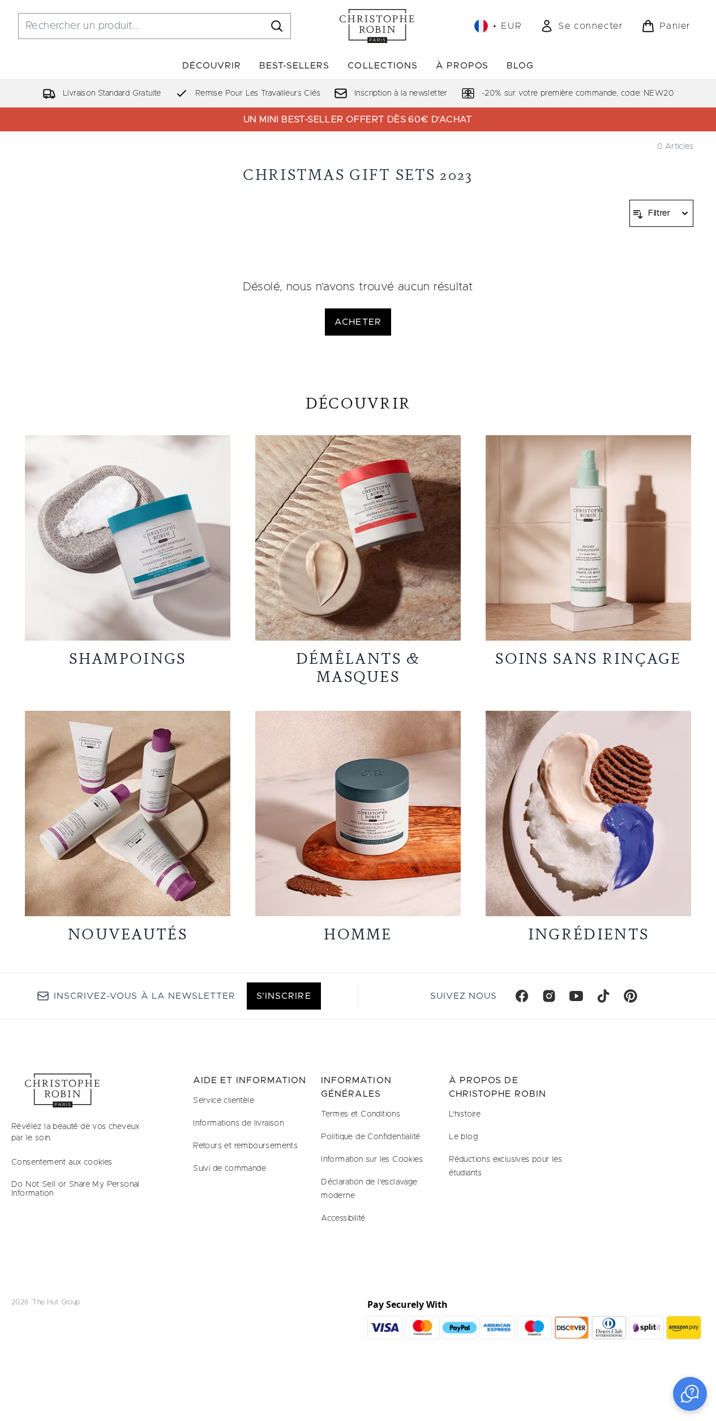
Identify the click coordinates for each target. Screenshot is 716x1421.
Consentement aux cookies (62, 1162)
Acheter (358, 322)
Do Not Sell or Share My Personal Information (75, 1188)
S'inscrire (283, 996)
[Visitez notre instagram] (549, 996)
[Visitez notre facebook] (521, 996)
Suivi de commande (229, 1169)
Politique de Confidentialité (370, 1137)
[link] (581, 26)
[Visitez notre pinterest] (630, 996)
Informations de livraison (238, 1123)
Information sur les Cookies (372, 1160)
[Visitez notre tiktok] (603, 996)
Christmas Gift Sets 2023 (358, 174)
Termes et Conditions (360, 1114)
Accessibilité (343, 1218)
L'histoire (465, 1114)
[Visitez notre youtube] (576, 996)
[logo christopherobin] (377, 26)
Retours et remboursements (245, 1146)
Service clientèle (223, 1101)
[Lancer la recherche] (277, 26)
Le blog (463, 1137)
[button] (690, 1393)
